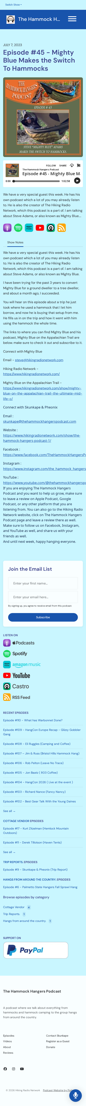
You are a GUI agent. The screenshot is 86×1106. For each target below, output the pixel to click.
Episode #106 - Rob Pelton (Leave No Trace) (33, 763)
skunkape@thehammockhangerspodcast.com (39, 421)
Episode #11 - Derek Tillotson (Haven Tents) (32, 842)
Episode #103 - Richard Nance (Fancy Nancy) (34, 792)
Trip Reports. (13, 862)
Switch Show (12, 4)
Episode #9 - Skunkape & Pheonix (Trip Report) (35, 869)
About (7, 1047)
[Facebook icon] (5, 1069)
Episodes (8, 1035)
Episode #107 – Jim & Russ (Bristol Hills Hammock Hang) (41, 753)
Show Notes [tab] (15, 242)
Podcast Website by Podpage (60, 1090)
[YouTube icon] (22, 1069)
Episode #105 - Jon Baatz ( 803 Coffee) (30, 772)
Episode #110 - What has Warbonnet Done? (32, 720)
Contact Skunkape (57, 1035)
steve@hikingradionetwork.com (39, 360)
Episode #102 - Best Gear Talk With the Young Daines (39, 801)
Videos (7, 1041)
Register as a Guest (58, 1041)
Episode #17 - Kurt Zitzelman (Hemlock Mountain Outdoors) (36, 831)
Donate (50, 1047)
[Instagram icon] (13, 1069)
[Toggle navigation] (72, 19)
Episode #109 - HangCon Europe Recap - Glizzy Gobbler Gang (42, 732)
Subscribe (43, 617)
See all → (9, 811)
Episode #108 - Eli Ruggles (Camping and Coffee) (36, 744)
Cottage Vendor (16, 821)
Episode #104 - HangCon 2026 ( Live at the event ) (38, 782)
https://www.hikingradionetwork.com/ (31, 374)
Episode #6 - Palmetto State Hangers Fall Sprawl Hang (40, 887)
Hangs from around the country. (29, 879)
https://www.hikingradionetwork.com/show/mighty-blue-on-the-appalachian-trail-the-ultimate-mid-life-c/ (42, 393)
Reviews (8, 1052)
